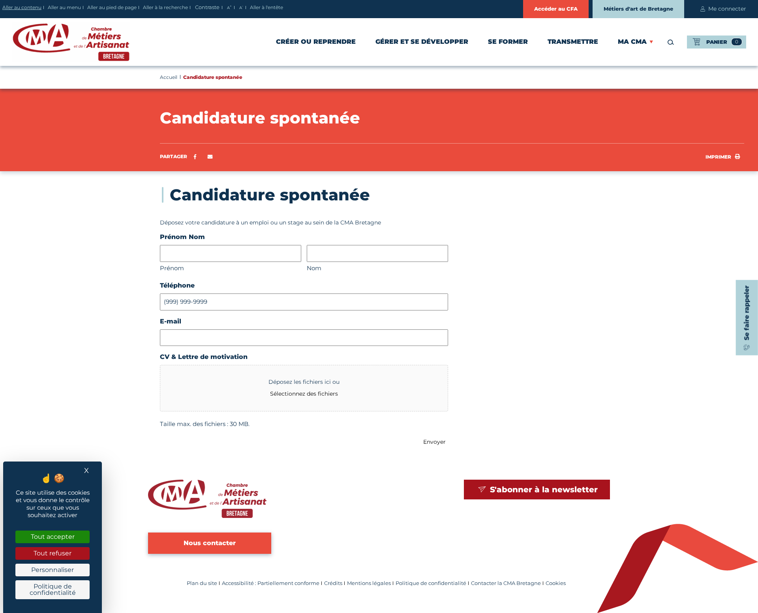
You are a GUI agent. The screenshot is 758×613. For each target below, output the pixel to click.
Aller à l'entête (266, 7)
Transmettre (573, 41)
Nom (314, 268)
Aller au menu (64, 7)
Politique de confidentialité (431, 583)
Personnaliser (52, 570)
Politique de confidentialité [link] (53, 589)
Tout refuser (52, 553)
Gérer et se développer (421, 41)
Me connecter (727, 8)
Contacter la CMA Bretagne (506, 583)
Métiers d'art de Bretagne (638, 9)
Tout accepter (53, 536)
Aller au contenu (21, 7)
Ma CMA (632, 41)
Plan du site (202, 583)
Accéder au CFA (556, 9)
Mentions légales (369, 583)
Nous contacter (210, 543)
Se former (508, 41)
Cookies (556, 583)
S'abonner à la (543, 489)
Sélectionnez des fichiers (304, 393)
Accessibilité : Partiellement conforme (270, 583)
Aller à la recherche (165, 7)
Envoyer (434, 441)
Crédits (333, 583)
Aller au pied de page (112, 7)
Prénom (172, 268)
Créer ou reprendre (316, 41)
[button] (210, 157)
